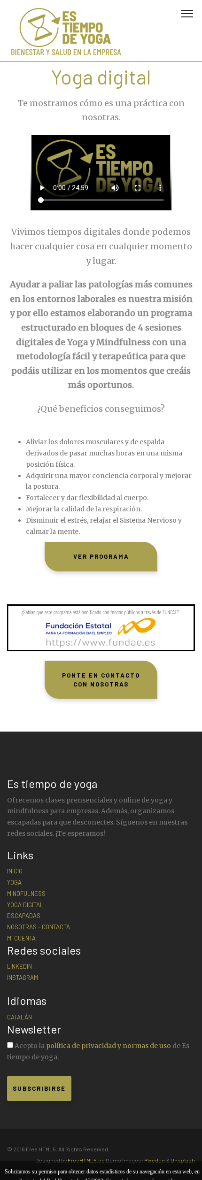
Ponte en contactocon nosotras (101, 679)
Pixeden (154, 1160)
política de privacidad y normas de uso (108, 1045)
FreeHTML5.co (86, 1160)
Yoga (14, 882)
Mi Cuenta (21, 938)
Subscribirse (39, 1088)
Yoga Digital (25, 905)
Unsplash (183, 1160)
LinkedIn (19, 966)
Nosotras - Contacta (38, 927)
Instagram (22, 977)
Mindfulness (26, 893)
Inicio (15, 871)
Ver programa (101, 556)
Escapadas (23, 915)
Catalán (19, 1017)
